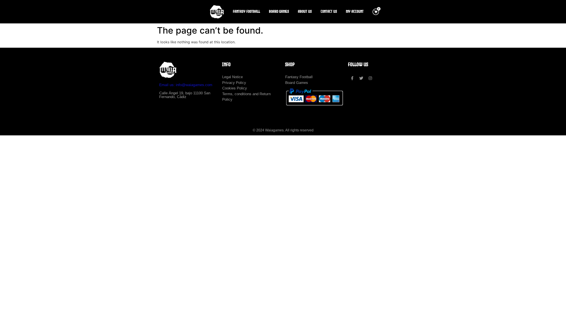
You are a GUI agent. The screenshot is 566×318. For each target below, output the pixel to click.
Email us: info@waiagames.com (185, 85)
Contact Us (329, 11)
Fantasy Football (246, 11)
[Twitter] (361, 78)
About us (305, 11)
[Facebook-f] (352, 78)
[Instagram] (370, 78)
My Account (355, 11)
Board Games (279, 11)
